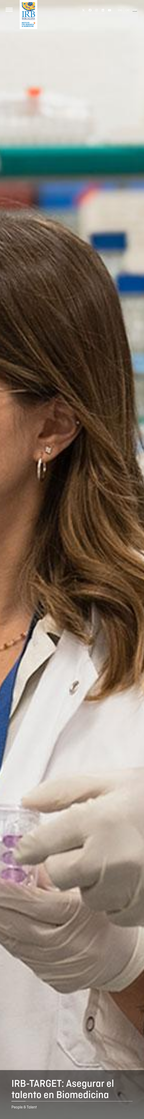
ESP (135, 10)
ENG (120, 10)
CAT (127, 10)
